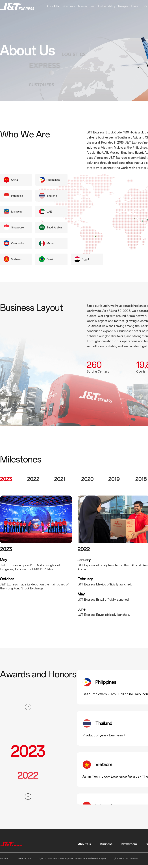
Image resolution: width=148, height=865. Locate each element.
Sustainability (106, 6)
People (123, 6)
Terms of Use (23, 858)
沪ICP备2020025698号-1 (126, 858)
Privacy (4, 858)
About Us (53, 6)
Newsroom (86, 6)
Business (69, 6)
